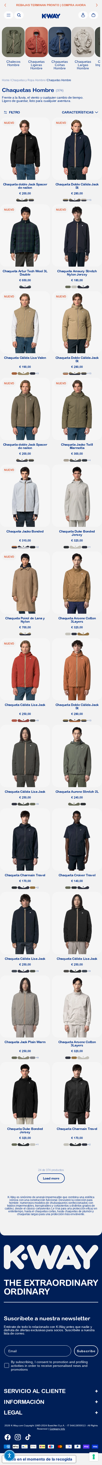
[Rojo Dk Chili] (23, 720)
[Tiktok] (28, 1437)
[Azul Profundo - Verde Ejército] (75, 200)
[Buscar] (19, 15)
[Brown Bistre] (83, 634)
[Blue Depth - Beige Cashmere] (84, 200)
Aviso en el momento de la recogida (39, 1459)
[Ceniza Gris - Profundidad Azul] (23, 547)
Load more (51, 1178)
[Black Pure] (14, 887)
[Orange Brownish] (14, 720)
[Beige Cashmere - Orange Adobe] (66, 373)
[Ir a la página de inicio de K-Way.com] (51, 16)
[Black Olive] (33, 720)
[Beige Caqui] (23, 373)
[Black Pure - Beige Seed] (66, 720)
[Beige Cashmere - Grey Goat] (66, 460)
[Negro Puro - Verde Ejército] (22, 200)
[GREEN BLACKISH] (23, 804)
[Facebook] (7, 1437)
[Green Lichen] (68, 286)
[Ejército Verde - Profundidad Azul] (31, 200)
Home (5, 80)
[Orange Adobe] (14, 373)
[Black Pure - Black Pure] (66, 547)
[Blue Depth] (83, 286)
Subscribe (86, 1351)
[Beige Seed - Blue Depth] (84, 720)
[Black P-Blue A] (85, 460)
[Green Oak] (23, 1057)
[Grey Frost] (33, 1057)
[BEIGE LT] (74, 286)
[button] (80, 112)
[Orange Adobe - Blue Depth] (14, 547)
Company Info (57, 1428)
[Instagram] (18, 1437)
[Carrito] (93, 15)
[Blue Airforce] (14, 971)
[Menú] (8, 15)
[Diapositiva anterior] (5, 5)
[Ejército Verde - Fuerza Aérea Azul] (75, 460)
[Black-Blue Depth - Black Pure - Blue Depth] (33, 547)
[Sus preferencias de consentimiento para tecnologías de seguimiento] (93, 1456)
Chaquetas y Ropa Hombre (28, 80)
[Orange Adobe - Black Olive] (75, 720)
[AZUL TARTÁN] (25, 286)
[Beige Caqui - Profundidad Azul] (66, 200)
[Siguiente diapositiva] (97, 5)
